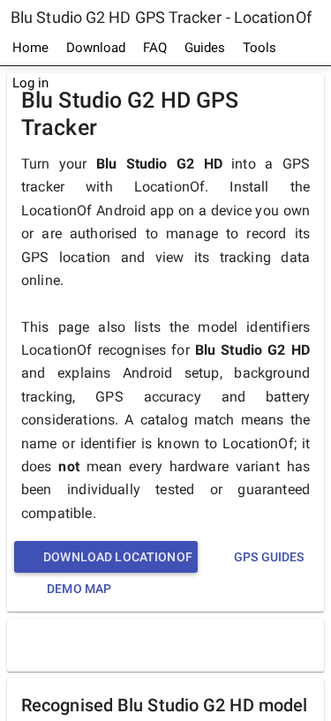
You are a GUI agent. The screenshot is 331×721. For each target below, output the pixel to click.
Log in (30, 83)
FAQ (155, 48)
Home (30, 48)
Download (95, 48)
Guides (204, 48)
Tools (259, 48)
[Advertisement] (170, 644)
